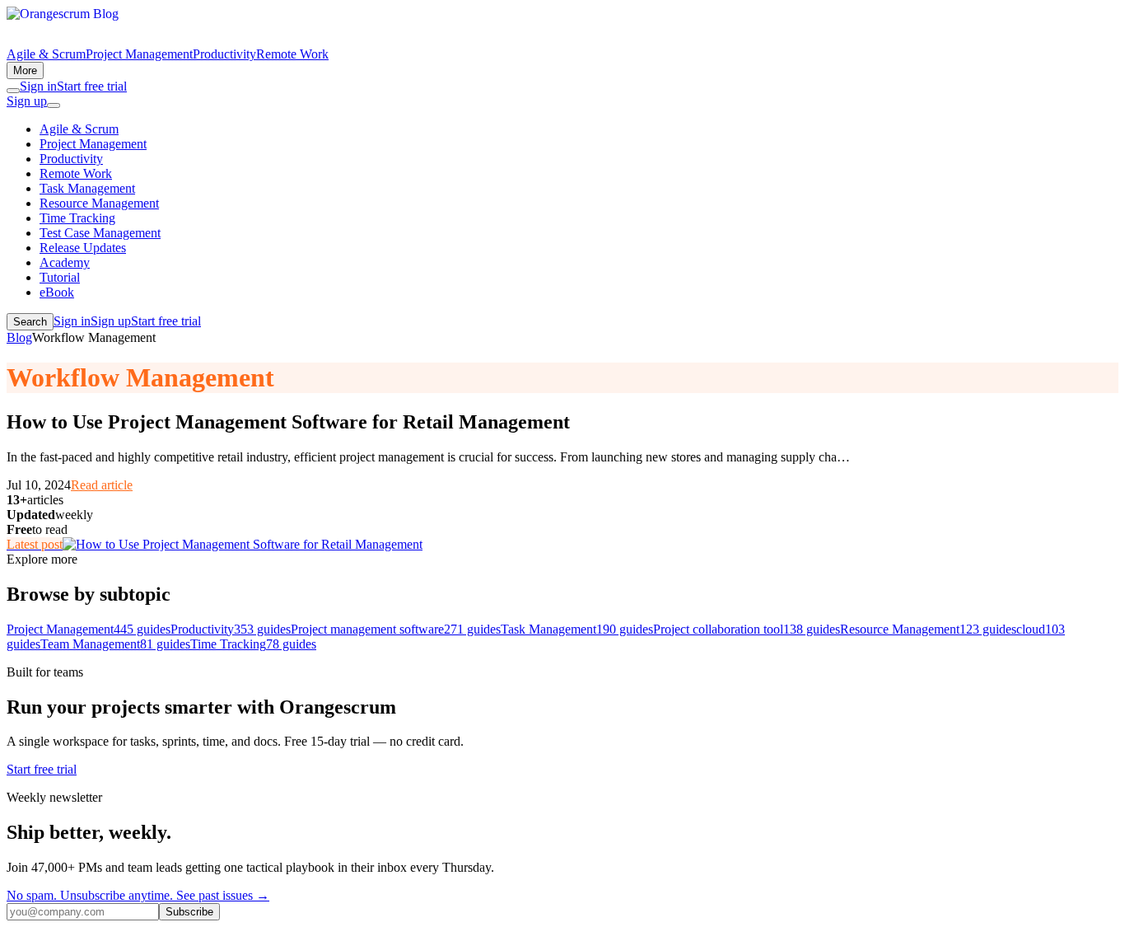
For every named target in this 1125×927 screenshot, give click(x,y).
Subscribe (189, 912)
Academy (65, 262)
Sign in (38, 86)
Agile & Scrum (46, 54)
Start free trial (92, 86)
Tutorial (60, 277)
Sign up (27, 101)
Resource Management (99, 203)
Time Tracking (77, 218)
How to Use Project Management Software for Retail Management (288, 422)
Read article (102, 485)
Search (30, 322)
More (25, 70)
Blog (19, 337)
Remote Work (292, 54)
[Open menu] (53, 105)
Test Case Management (100, 233)
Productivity (224, 54)
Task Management (87, 188)
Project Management (139, 54)
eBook (57, 292)
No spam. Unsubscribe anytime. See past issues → (138, 895)
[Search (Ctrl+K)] (13, 90)
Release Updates (83, 248)
